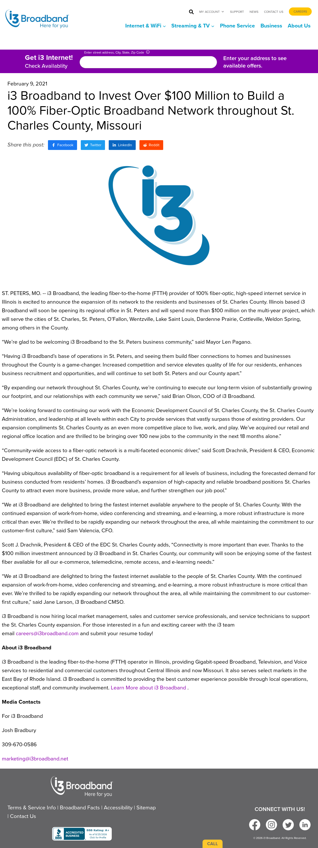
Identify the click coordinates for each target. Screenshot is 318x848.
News (254, 11)
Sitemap (146, 807)
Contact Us (273, 11)
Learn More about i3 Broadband (149, 688)
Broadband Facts (80, 807)
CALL (212, 844)
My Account (209, 11)
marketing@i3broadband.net (35, 759)
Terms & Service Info (31, 807)
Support (237, 11)
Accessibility (118, 807)
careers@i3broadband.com (47, 633)
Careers (300, 11)
